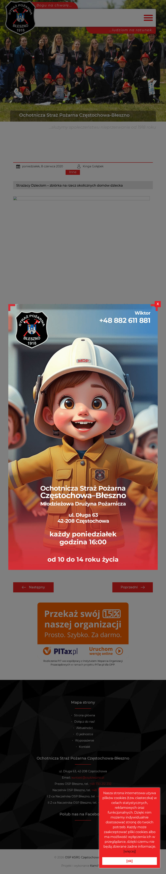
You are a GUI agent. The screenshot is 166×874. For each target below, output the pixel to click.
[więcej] (129, 851)
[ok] (129, 861)
